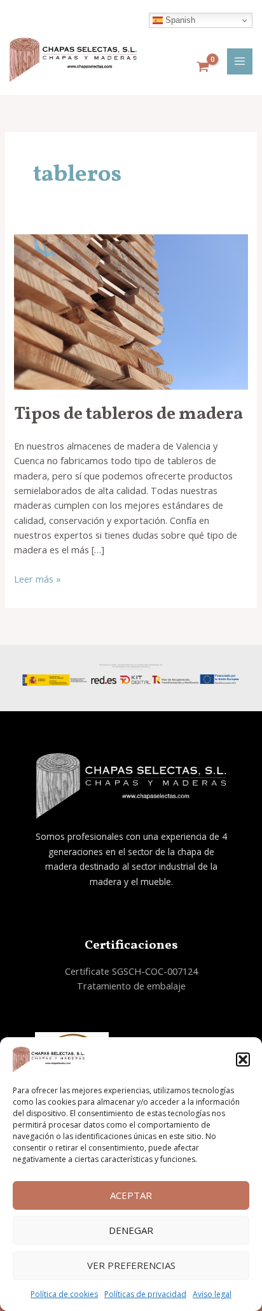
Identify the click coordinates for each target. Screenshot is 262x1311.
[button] (243, 1059)
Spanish (179, 20)
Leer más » (37, 578)
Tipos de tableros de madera (128, 414)
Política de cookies (64, 1294)
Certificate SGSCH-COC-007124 (131, 971)
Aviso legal (212, 1294)
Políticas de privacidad (145, 1294)
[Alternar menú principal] (239, 61)
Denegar (131, 1230)
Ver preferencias (131, 1265)
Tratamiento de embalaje (131, 985)
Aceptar (131, 1195)
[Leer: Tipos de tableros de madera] (130, 310)
